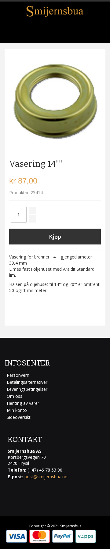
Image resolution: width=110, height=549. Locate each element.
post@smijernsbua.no (46, 476)
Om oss (14, 396)
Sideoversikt (19, 417)
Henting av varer (23, 403)
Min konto (17, 410)
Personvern (18, 375)
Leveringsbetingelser (27, 389)
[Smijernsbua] (55, 11)
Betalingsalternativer (27, 382)
